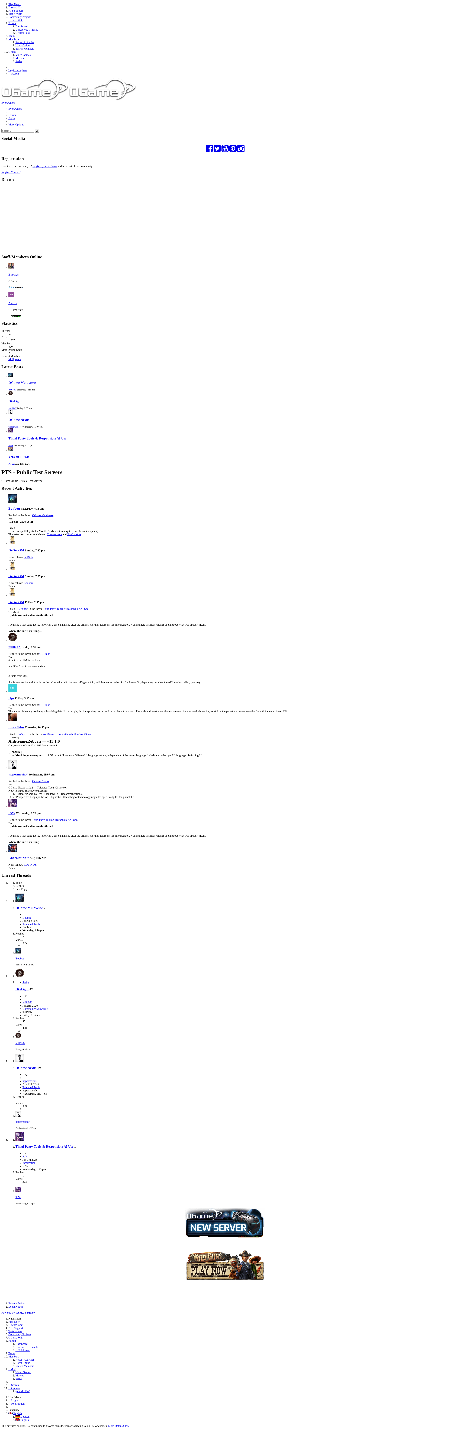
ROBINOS (30, 864)
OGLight (15, 401)
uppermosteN (14, 426)
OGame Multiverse (22, 382)
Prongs (13, 274)
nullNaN (12, 408)
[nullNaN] (12, 640)
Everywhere (8, 102)
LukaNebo (16, 727)
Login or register (17, 70)
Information (29, 1162)
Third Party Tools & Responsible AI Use (37, 438)
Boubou (12, 389)
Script (25, 982)
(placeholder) (22, 1391)
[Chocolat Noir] (12, 851)
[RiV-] (12, 806)
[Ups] (12, 691)
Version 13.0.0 (18, 457)
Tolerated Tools (31, 924)
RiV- (10, 445)
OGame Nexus (18, 420)
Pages (11, 118)
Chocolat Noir (18, 858)
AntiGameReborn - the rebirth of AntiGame (67, 734)
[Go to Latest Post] (18, 952)
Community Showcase (35, 1008)
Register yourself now (45, 166)
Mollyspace (14, 359)
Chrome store (54, 534)
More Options (16, 124)
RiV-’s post (22, 608)
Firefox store (74, 534)
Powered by (18, 1312)
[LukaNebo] (12, 720)
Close (126, 1425)
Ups (11, 698)
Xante (12, 303)
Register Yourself (10, 172)
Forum (12, 115)
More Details (115, 1425)
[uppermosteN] (12, 767)
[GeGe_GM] (12, 543)
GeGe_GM (16, 550)
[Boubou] (12, 501)
